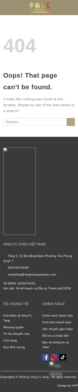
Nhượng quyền (13, 327)
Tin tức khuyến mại (16, 333)
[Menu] (5, 7)
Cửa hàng (10, 340)
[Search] (73, 7)
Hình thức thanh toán (56, 322)
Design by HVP (67, 385)
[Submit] (71, 122)
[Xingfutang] (39, 7)
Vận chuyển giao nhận (57, 329)
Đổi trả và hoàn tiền (55, 335)
